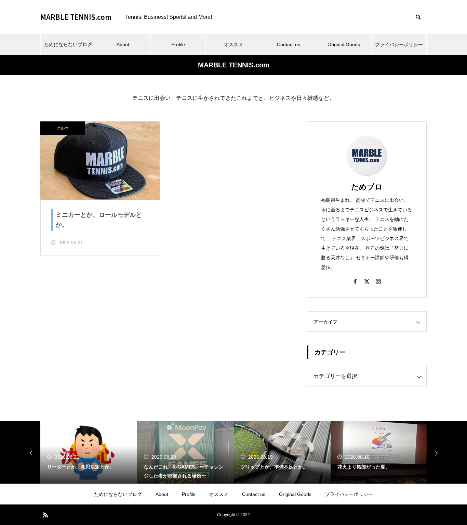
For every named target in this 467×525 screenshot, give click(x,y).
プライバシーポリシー (399, 44)
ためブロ (367, 187)
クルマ (62, 128)
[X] (366, 281)
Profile (178, 44)
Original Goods (344, 44)
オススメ (233, 44)
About (123, 44)
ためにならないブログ (68, 44)
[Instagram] (378, 281)
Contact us (288, 44)
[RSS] (45, 514)
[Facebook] (355, 281)
